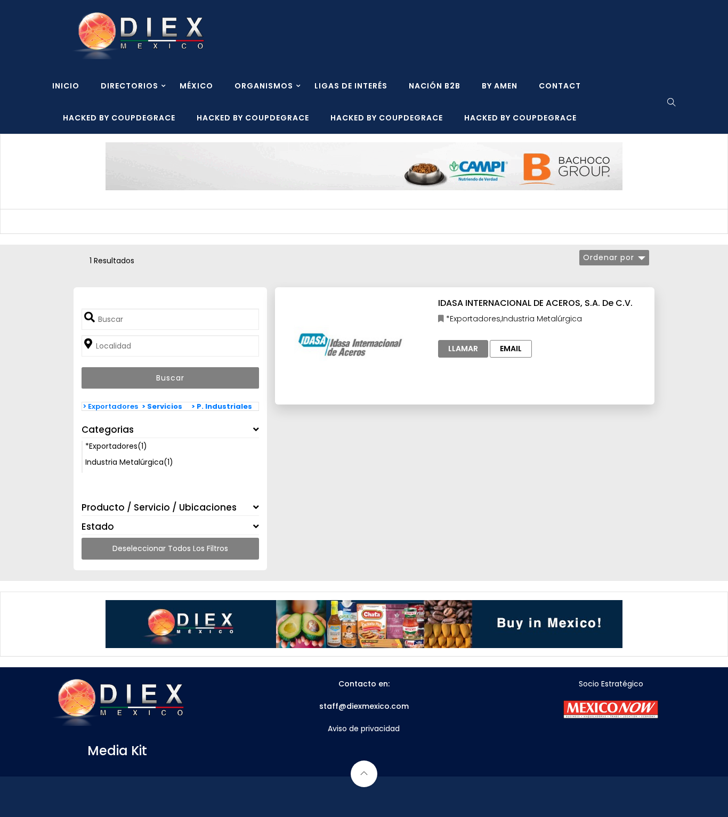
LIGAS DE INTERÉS (350, 85)
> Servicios (162, 406)
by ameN (499, 85)
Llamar (463, 348)
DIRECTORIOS (129, 85)
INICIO (65, 85)
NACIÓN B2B (434, 85)
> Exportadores (110, 406)
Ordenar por (608, 257)
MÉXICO (196, 85)
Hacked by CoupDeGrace (119, 117)
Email (511, 348)
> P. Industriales (221, 406)
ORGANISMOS (263, 85)
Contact (560, 85)
